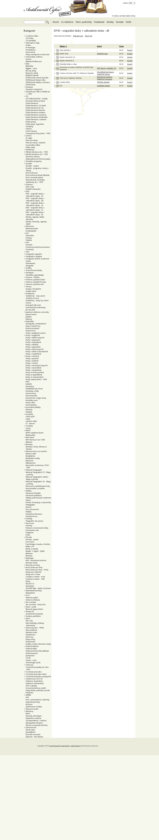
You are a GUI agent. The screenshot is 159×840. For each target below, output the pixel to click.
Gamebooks (29, 263)
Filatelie (28, 240)
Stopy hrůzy (29, 639)
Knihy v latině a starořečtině (36, 351)
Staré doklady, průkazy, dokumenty (34, 624)
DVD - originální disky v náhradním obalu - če (34, 195)
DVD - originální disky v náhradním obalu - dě (34, 199)
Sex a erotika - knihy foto (35, 604)
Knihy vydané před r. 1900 (35, 379)
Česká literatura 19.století (35, 105)
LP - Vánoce (29, 423)
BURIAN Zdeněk (31, 75)
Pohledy (29, 518)
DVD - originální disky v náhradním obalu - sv (34, 208)
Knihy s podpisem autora (35, 333)
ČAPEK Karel (29, 84)
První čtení (29, 542)
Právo (27, 535)
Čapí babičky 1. (65, 50)
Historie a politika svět (35, 284)
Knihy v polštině (31, 361)
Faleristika (29, 235)
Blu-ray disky (30, 71)
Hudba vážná (30, 291)
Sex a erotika (31, 602)
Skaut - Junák (31, 607)
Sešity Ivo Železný (32, 600)
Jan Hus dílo (29, 310)
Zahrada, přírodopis (33, 716)
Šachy (27, 581)
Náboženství (30, 463)
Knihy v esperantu (32, 340)
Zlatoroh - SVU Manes (33, 737)
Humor (27, 303)
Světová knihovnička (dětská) (36, 651)
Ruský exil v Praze (32, 574)
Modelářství (29, 456)
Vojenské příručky (32, 702)
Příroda (29, 537)
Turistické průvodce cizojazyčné (38, 676)
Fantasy (28, 238)
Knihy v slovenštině (32, 368)
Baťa (27, 64)
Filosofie (28, 245)
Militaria (28, 442)
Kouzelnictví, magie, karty (35, 398)
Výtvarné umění (32, 709)
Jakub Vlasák (65, 746)
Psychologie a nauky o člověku (37, 544)
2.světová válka (32, 36)
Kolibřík (28, 384)
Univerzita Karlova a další (35, 688)
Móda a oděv (30, 453)
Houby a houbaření (32, 289)
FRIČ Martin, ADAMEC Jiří (106, 68)
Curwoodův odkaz (32, 145)
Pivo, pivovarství (31, 509)
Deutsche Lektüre (32, 156)
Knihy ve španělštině (33, 375)
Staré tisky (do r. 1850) (35, 627)
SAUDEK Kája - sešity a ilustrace (37, 588)
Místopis (29, 444)
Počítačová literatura (33, 514)
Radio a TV (29, 546)
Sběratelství (29, 593)
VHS (26, 697)
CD (27, 96)
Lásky (27, 419)
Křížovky (28, 409)
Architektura (30, 50)
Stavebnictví (29, 634)
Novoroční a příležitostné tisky (37, 486)
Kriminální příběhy (33, 407)
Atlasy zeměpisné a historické (36, 54)
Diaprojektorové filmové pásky (37, 159)
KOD (26, 381)
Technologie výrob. (32, 662)
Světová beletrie (32, 646)
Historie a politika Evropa (36, 282)
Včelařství (28, 692)
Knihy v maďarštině (32, 354)
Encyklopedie (30, 231)
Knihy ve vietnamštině (33, 377)
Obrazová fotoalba (32, 493)
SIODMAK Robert (103, 86)
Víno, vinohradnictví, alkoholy (36, 699)
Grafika (29, 268)
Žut (61, 86)
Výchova (28, 704)
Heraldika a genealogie (34, 275)
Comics (29, 135)
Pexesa (27, 507)
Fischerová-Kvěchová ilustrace (37, 247)
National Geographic (34, 470)
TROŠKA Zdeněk (103, 82)
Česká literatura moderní (34, 112)
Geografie (28, 265)
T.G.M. (27, 658)
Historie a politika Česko (35, 279)
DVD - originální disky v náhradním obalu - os (34, 204)
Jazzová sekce (30, 314)
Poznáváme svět (31, 530)
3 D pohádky (30, 40)
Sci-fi (28, 595)
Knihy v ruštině (31, 363)
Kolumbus (29, 386)
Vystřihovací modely (33, 706)
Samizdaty (29, 586)
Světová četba (30, 648)
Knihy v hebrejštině (32, 342)
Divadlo (29, 163)
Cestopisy (28, 126)
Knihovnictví (30, 330)
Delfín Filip (64, 54)
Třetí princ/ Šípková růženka (71, 78)
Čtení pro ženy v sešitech (34, 142)
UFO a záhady (30, 686)
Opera (27, 500)
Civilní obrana (30, 131)
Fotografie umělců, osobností (37, 258)
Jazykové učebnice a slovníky (37, 312)
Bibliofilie (28, 66)
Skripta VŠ (30, 611)
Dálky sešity (29, 147)
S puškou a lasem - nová (34, 576)
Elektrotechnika (31, 228)
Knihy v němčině (32, 356)
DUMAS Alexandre (32, 189)
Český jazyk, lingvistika (34, 124)
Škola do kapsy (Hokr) (33, 609)
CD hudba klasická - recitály (36, 98)
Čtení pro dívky (31, 140)
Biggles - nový (30, 68)
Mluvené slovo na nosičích (36, 451)
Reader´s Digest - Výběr (34, 551)
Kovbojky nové (30, 400)
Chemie (28, 129)
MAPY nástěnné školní (33, 433)
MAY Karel (30, 437)
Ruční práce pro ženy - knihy (36, 569)
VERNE (28, 695)
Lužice (27, 428)
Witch (27, 713)
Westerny (29, 711)
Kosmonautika (30, 395)
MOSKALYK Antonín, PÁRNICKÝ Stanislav (105, 78)
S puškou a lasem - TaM (34, 579)
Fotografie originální (34, 254)
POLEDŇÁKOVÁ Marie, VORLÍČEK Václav (105, 73)
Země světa (29, 730)
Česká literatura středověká (35, 117)
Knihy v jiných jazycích (34, 349)
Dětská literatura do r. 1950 (37, 152)
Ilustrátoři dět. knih (32, 305)
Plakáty (27, 511)
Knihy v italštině (31, 344)
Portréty (28, 525)
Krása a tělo (29, 402)
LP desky (29, 426)
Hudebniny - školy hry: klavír (36, 300)
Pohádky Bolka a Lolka (68, 64)
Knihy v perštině (31, 358)
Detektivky (30, 149)
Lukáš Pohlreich (76, 746)
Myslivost (28, 460)
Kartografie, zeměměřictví (35, 323)
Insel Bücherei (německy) (35, 307)
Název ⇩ (63, 46)
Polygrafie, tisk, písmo (33, 521)
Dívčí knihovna (30, 173)
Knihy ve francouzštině (34, 372)
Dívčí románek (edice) (33, 177)
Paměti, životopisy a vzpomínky (37, 502)
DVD (27, 191)
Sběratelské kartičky (34, 590)
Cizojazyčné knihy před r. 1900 (37, 133)
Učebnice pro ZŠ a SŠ (34, 679)
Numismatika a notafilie (34, 488)
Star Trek (28, 621)
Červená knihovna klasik (34, 101)
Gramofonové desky (34, 270)
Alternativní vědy (32, 43)
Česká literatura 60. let (34, 108)
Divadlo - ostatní (31, 166)
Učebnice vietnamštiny (34, 683)
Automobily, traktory (34, 57)
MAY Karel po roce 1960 (34, 440)
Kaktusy (28, 319)
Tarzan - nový (30, 660)
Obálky (28, 491)
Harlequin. (30, 272)
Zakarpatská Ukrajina (33, 723)
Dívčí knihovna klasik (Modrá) (36, 175)
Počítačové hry (30, 516)
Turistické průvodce (33, 672)
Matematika (29, 435)
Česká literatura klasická (34, 110)
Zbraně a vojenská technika (35, 725)
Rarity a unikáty (31, 549)
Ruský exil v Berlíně (32, 572)
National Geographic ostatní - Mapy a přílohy (36, 478)
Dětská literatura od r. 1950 (37, 154)
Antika (27, 45)
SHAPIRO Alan (102, 54)
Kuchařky (29, 414)
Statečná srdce (30, 632)
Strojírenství (29, 641)
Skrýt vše (88, 36)
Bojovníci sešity (31, 73)
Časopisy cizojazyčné (33, 89)
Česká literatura (31, 103)
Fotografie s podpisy (34, 256)
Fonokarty (29, 249)
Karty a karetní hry (32, 326)
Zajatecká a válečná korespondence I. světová (35, 719)
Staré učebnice (30, 630)
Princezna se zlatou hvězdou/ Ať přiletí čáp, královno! (76, 68)
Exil (27, 233)
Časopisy (29, 87)
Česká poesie (30, 122)
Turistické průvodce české (36, 674)
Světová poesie (31, 653)
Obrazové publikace (33, 495)
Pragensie (28, 532)
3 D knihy (28, 38)
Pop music (30, 523)
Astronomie (29, 52)
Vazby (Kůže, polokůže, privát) (36, 690)
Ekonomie (30, 226)
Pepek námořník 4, (67, 61)
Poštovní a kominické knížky (36, 528)
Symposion (29, 655)
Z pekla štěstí (65, 82)
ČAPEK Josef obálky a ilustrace (37, 82)
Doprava (29, 184)
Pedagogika (29, 504)
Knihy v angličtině (33, 335)
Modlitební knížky (32, 458)
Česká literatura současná (36, 115)
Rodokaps (30, 558)
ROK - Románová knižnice (35, 560)
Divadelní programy (34, 161)
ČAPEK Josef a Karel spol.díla (36, 77)
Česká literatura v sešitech (35, 119)
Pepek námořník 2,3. (67, 57)
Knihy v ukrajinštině (32, 370)
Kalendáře (30, 321)
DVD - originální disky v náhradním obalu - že (34, 213)
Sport (28, 618)
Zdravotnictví (31, 727)
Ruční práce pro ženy (34, 567)
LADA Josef (29, 416)
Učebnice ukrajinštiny (33, 681)
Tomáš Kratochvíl (54, 746)
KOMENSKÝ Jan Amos (33, 388)
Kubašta (28, 412)
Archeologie (29, 47)
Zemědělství (29, 732)
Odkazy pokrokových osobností (37, 498)
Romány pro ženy (33, 565)
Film (27, 242)
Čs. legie (28, 138)
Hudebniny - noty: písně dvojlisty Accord (34, 297)
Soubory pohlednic (33, 616)
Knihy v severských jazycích (36, 365)
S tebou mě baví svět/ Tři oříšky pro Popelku (77, 73)
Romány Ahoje (30, 563)
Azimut (27, 59)
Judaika (27, 317)
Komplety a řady (31, 391)
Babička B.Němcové (33, 61)
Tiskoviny (29, 665)
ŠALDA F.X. (29, 583)
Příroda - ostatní (31, 539)
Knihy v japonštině (32, 347)
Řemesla (28, 556)
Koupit (129, 50)
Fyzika (27, 261)
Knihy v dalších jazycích (34, 337)
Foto (27, 252)
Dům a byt (29, 187)
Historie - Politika (32, 277)
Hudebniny (30, 293)
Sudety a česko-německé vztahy (37, 644)
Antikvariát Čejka (44, 9)
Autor (99, 46)
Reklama (28, 553)
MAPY (28, 430)
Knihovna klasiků (31, 328)
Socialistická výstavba (33, 614)
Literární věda (30, 421)
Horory (28, 286)
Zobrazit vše (78, 36)
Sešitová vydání (31, 597)
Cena (121, 46)
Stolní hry (28, 637)
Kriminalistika (30, 405)
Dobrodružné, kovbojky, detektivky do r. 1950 (34, 181)
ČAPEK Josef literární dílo (34, 80)
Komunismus (30, 393)
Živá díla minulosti (32, 734)
